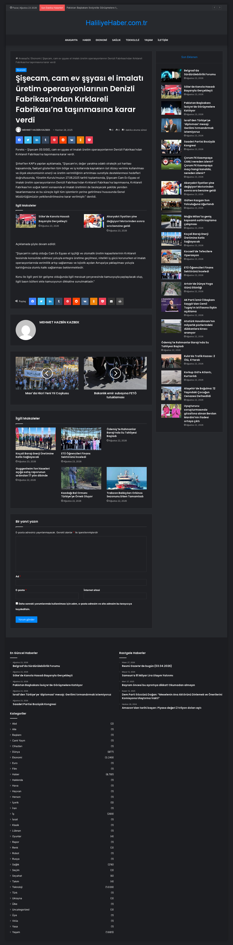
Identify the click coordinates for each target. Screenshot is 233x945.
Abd (14, 723)
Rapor (15, 841)
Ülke (14, 903)
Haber (87, 40)
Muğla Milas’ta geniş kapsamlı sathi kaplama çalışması (200, 220)
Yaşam (148, 40)
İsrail (15, 819)
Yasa (15, 926)
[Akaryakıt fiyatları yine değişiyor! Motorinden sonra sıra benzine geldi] (94, 221)
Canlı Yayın (18, 740)
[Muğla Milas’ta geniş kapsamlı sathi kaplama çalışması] (171, 221)
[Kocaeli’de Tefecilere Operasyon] (171, 256)
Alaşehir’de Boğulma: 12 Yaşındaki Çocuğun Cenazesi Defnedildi (199, 392)
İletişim (163, 40)
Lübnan (16, 830)
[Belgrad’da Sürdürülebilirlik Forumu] (171, 75)
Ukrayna (17, 898)
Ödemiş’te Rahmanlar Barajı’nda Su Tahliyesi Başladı (122, 432)
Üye (14, 915)
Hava (15, 785)
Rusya (15, 858)
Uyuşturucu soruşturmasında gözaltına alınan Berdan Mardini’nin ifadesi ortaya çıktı (200, 413)
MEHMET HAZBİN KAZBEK (36, 130)
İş (13, 813)
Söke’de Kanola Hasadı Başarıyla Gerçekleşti (199, 88)
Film (14, 768)
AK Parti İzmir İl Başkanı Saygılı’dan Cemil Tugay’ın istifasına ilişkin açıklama (200, 305)
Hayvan (16, 791)
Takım (15, 881)
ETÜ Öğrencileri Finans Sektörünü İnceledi (75, 455)
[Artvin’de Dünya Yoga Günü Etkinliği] (171, 289)
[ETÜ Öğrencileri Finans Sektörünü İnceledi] (81, 439)
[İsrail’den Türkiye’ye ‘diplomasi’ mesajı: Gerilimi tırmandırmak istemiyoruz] (171, 125)
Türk (14, 892)
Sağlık (116, 40)
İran (14, 808)
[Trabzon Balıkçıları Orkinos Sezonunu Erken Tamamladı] (127, 478)
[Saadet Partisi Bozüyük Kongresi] (171, 146)
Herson (16, 796)
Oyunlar (16, 836)
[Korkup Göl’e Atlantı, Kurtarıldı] (171, 377)
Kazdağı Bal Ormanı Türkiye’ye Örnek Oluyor (77, 494)
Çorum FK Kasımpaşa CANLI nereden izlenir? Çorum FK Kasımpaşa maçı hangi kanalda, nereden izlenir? (198, 165)
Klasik (15, 825)
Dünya (16, 751)
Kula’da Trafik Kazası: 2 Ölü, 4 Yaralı (199, 358)
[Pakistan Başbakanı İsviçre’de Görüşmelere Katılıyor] (171, 108)
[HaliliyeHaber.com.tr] (116, 22)
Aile (14, 729)
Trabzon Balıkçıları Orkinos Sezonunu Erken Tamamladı (125, 494)
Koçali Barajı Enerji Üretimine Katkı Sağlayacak (35, 455)
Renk (15, 847)
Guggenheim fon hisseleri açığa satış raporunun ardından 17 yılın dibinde (33, 472)
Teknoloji (132, 40)
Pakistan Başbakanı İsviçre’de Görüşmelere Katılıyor (95, 7)
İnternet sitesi (92, 590)
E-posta (21, 590)
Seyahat (17, 875)
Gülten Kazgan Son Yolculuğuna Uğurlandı (199, 202)
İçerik (15, 802)
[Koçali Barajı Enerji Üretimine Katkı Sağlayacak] (36, 439)
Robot (15, 853)
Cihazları (17, 746)
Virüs (15, 920)
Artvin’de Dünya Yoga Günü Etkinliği (198, 285)
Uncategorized (20, 909)
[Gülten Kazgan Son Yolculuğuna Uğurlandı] (171, 205)
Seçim (15, 870)
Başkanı (16, 734)
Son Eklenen (189, 57)
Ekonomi (101, 40)
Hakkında (17, 780)
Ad (18, 576)
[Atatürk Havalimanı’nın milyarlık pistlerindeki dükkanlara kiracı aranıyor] (171, 326)
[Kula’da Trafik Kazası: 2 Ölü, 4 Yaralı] (171, 361)
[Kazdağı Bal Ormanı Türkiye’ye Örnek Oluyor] (81, 478)
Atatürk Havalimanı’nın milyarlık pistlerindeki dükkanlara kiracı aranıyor (199, 326)
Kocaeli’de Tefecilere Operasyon (198, 253)
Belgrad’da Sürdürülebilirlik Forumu (200, 72)
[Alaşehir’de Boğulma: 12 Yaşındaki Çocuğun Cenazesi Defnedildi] (171, 393)
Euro (14, 763)
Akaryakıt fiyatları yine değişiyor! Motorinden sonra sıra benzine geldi (126, 221)
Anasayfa (71, 40)
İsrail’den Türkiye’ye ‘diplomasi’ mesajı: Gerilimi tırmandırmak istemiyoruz (199, 126)
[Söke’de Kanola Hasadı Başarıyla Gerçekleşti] (26, 221)
